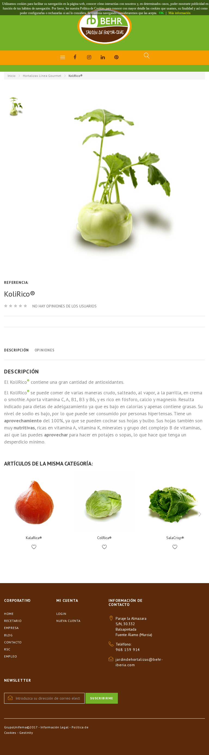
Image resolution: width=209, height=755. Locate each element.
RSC (7, 649)
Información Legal (55, 727)
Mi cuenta (67, 600)
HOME (9, 614)
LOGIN (61, 614)
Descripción (16, 350)
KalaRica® (34, 537)
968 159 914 (128, 649)
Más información (179, 13)
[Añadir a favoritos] (34, 547)
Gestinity (26, 733)
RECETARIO (12, 621)
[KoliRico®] (15, 106)
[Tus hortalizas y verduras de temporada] (104, 26)
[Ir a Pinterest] (121, 58)
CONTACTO (13, 642)
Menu (62, 57)
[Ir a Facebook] (80, 58)
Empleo (10, 656)
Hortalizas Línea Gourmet (42, 76)
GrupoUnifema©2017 (21, 727)
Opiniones (45, 350)
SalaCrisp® (175, 537)
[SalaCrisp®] (175, 502)
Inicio (12, 76)
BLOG (8, 635)
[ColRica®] (104, 502)
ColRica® (104, 537)
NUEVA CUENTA (68, 621)
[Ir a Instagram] (94, 58)
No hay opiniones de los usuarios (64, 306)
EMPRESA (11, 628)
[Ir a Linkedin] (107, 58)
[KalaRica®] (34, 502)
